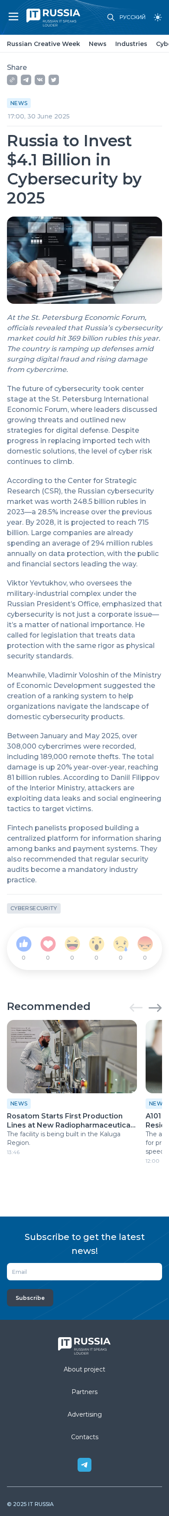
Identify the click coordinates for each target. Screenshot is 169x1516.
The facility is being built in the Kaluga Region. (63, 1138)
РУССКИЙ (133, 17)
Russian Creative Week (43, 44)
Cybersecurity (33, 908)
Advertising (85, 1414)
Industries (131, 44)
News (98, 44)
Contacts (84, 1437)
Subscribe (30, 1298)
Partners (85, 1392)
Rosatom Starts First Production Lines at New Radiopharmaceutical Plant (69, 1121)
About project (84, 1369)
